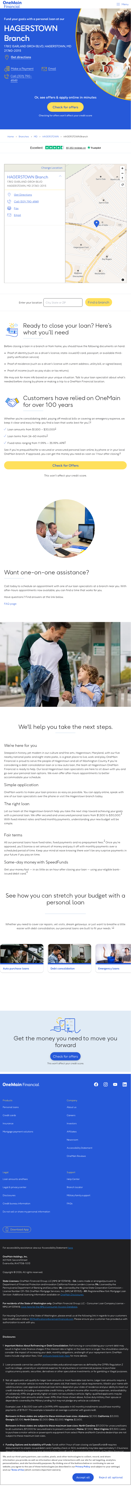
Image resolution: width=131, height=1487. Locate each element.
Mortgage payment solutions (18, 1131)
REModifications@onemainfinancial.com (51, 1318)
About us (71, 1107)
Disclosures (9, 1195)
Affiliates (72, 1131)
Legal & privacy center (14, 1187)
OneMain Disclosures (71, 1294)
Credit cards (9, 1115)
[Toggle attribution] (123, 280)
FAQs (70, 1203)
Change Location (51, 167)
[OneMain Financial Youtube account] (115, 1084)
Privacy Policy (82, 1466)
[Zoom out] (122, 173)
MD (35, 136)
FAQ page (10, 603)
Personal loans (11, 1107)
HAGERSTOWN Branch (27, 176)
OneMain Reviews (76, 1155)
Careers (71, 1115)
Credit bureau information (16, 1203)
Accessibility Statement (79, 1147)
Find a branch (98, 302)
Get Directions (23, 194)
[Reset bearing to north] (122, 178)
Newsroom (72, 1139)
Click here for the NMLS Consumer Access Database (49, 1306)
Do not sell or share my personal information (26, 1211)
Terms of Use (17, 1469)
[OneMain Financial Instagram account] (105, 1084)
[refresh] (122, 184)
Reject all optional (111, 1477)
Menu (125, 4)
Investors (72, 1123)
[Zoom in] (122, 168)
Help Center (73, 1179)
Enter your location (30, 302)
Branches (24, 136)
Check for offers (65, 107)
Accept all (83, 1477)
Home (10, 136)
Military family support (78, 1195)
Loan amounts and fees (15, 1179)
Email (17, 215)
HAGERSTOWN (50, 136)
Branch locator (75, 1187)
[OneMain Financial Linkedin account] (124, 1084)
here (70, 1247)
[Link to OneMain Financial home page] (21, 1084)
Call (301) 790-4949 (21, 78)
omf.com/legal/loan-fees (56, 1355)
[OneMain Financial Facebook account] (96, 1084)
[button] (96, 223)
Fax (16, 208)
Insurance (8, 1123)
